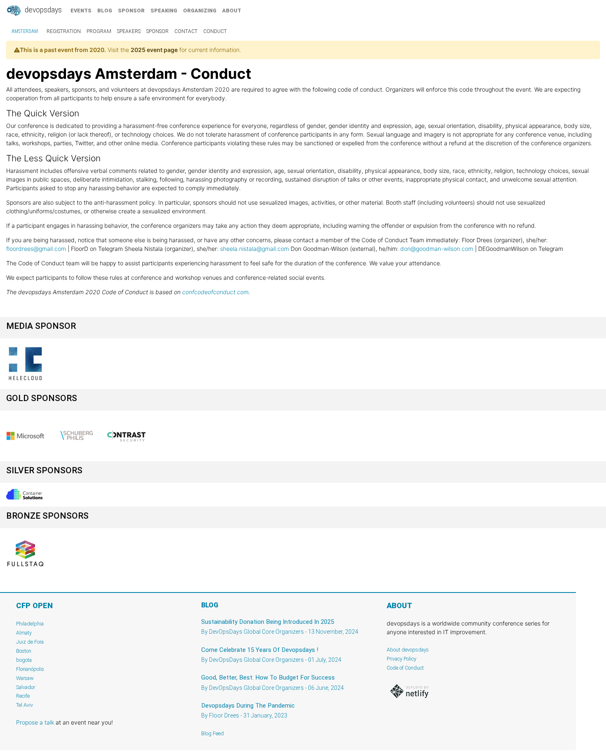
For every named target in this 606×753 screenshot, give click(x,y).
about (231, 10)
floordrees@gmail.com (36, 248)
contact (185, 31)
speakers (129, 31)
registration (64, 31)
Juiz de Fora (30, 642)
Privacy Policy (401, 659)
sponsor (131, 10)
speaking (163, 10)
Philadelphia (30, 624)
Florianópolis (30, 669)
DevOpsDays (42, 10)
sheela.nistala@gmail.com (254, 248)
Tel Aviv (24, 705)
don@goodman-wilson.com (436, 248)
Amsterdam (25, 31)
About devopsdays (408, 650)
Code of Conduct (405, 668)
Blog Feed (212, 733)
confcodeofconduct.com (215, 291)
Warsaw (25, 678)
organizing (199, 10)
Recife (23, 696)
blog (104, 10)
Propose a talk (35, 722)
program (99, 31)
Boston (23, 651)
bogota (24, 660)
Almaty (24, 633)
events (81, 10)
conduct (215, 31)
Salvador (25, 687)
